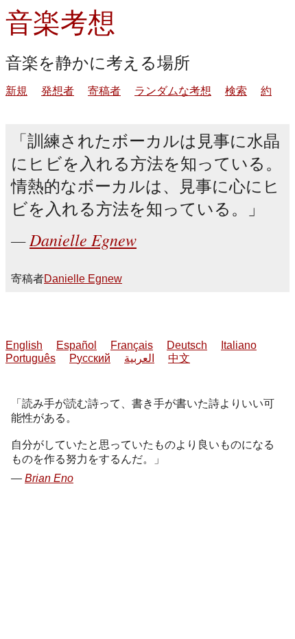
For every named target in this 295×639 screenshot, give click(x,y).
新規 (16, 91)
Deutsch (187, 345)
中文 (179, 358)
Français (131, 345)
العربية (139, 358)
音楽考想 (60, 21)
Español (76, 345)
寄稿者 (104, 91)
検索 (236, 91)
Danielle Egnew (83, 239)
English (24, 345)
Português (30, 358)
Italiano (239, 345)
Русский (89, 358)
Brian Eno (49, 478)
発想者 (57, 91)
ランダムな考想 (172, 91)
